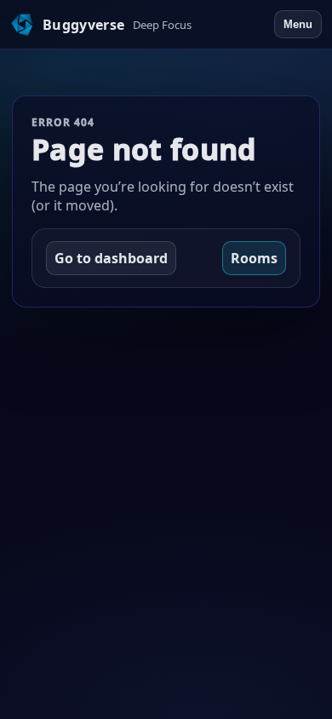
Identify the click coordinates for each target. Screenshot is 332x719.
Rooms (254, 258)
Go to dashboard (111, 258)
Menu (297, 24)
